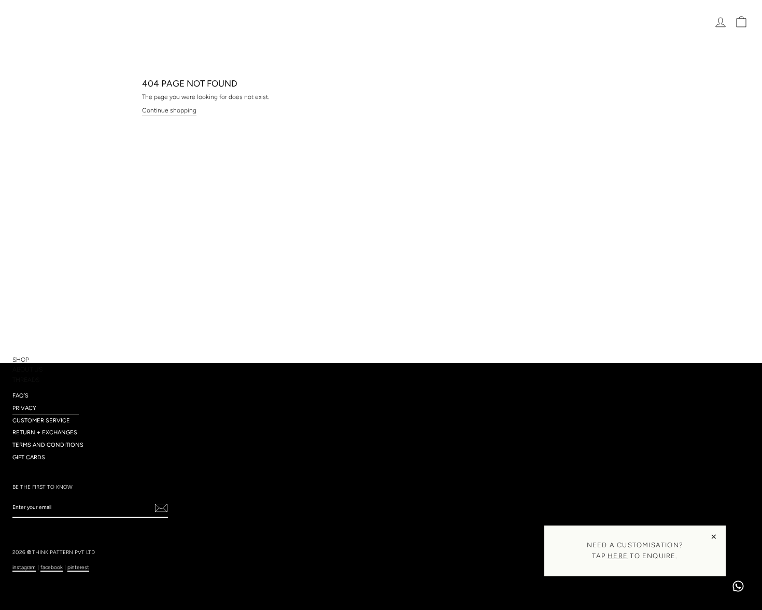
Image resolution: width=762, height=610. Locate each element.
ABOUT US (27, 369)
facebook (51, 567)
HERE (618, 556)
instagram (24, 567)
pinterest (78, 567)
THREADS (25, 380)
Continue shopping (169, 110)
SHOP (20, 359)
